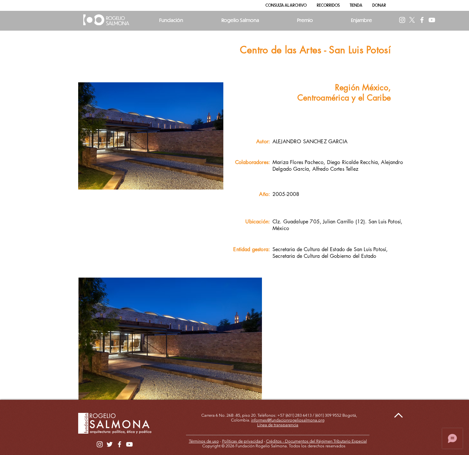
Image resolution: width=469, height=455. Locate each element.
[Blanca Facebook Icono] (422, 20)
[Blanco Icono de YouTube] (432, 20)
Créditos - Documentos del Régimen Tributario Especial (316, 441)
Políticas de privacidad (242, 441)
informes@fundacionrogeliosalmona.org (287, 420)
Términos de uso (204, 441)
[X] (412, 20)
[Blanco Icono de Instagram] (402, 20)
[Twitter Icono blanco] (110, 444)
